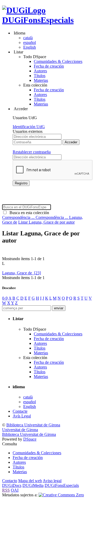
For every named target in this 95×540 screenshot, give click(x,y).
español (29, 42)
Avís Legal (22, 416)
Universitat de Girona (20, 429)
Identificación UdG (29, 126)
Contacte (20, 411)
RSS (6, 490)
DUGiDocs (11, 485)
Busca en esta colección (28, 212)
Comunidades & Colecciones (58, 61)
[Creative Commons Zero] (61, 495)
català (28, 38)
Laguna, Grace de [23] (21, 273)
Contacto (9, 480)
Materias (41, 80)
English (29, 47)
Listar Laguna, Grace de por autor (46, 222)
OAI (14, 490)
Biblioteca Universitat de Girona (33, 425)
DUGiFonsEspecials (38, 20)
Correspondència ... (19, 217)
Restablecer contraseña (32, 152)
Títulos (39, 75)
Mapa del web (30, 480)
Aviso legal (52, 480)
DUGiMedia (33, 485)
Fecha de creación (49, 66)
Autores (40, 71)
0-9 (5, 298)
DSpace (29, 439)
